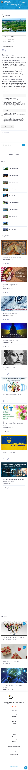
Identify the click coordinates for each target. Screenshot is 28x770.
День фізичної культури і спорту (12, 394)
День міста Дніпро (13, 209)
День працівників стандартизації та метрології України (13, 480)
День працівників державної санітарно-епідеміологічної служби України (13, 423)
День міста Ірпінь (13, 216)
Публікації (14, 736)
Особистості (14, 721)
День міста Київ (12, 229)
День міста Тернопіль (9, 452)
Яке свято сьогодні (14, 714)
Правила (16, 765)
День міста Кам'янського (14, 223)
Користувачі (14, 734)
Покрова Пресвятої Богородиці (12, 257)
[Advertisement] (14, 553)
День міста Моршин (13, 168)
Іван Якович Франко (9, 367)
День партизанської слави (10, 340)
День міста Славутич (14, 202)
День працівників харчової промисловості (11, 285)
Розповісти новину (14, 754)
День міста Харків (13, 189)
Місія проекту (14, 739)
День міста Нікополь (13, 195)
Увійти (23, 2)
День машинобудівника (10, 313)
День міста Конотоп (13, 182)
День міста (14, 723)
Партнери (14, 743)
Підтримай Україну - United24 (14, 746)
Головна (9, 7)
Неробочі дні (14, 716)
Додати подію (14, 757)
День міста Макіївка (13, 175)
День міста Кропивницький (17, 88)
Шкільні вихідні (14, 718)
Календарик (7, 15)
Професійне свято (14, 726)
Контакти (14, 741)
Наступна (17, 154)
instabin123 (5, 642)
